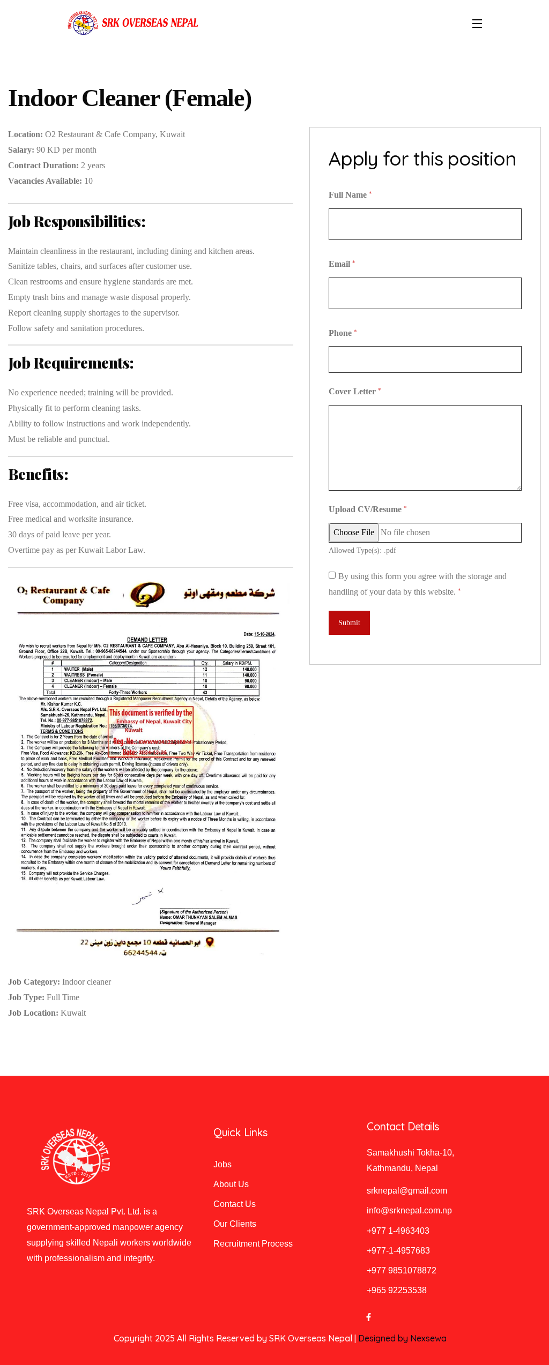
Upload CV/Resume (367, 509)
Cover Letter (355, 391)
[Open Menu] (477, 23)
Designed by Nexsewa (402, 1338)
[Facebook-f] (368, 1317)
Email (342, 263)
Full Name (350, 194)
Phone (343, 332)
